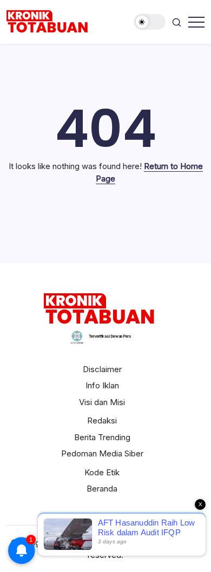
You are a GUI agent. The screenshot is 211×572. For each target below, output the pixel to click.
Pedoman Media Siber (102, 453)
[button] (150, 22)
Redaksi (102, 420)
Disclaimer (102, 369)
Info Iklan (102, 385)
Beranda (102, 488)
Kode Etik (102, 472)
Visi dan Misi (102, 402)
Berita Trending (102, 437)
